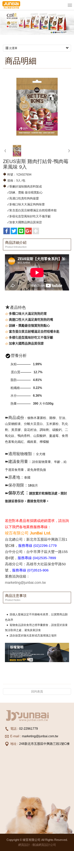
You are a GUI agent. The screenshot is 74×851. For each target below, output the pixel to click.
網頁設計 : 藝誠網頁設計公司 (37, 844)
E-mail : (15, 736)
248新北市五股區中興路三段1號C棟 (44, 743)
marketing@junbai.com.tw (25, 583)
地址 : (14, 743)
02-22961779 (28, 728)
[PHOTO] (37, 106)
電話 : (14, 728)
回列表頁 (37, 691)
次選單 (12, 48)
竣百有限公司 (11, 5)
